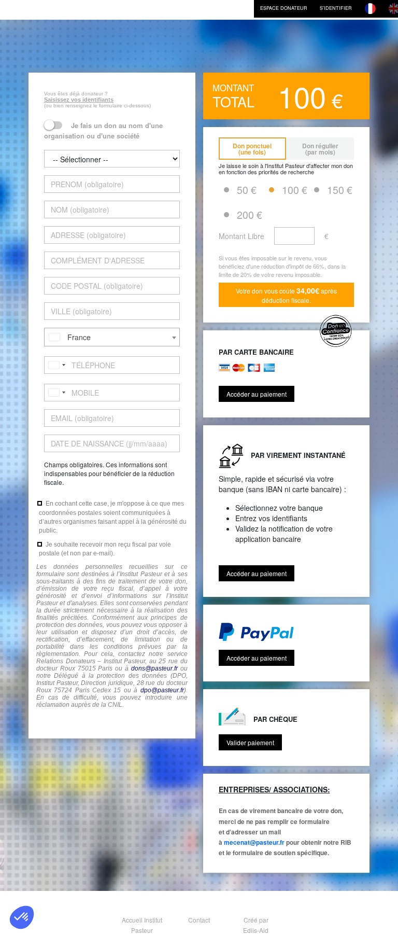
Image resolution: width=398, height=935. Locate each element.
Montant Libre (241, 236)
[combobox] (112, 337)
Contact (199, 919)
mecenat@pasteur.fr (254, 842)
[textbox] (112, 337)
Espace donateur (283, 8)
